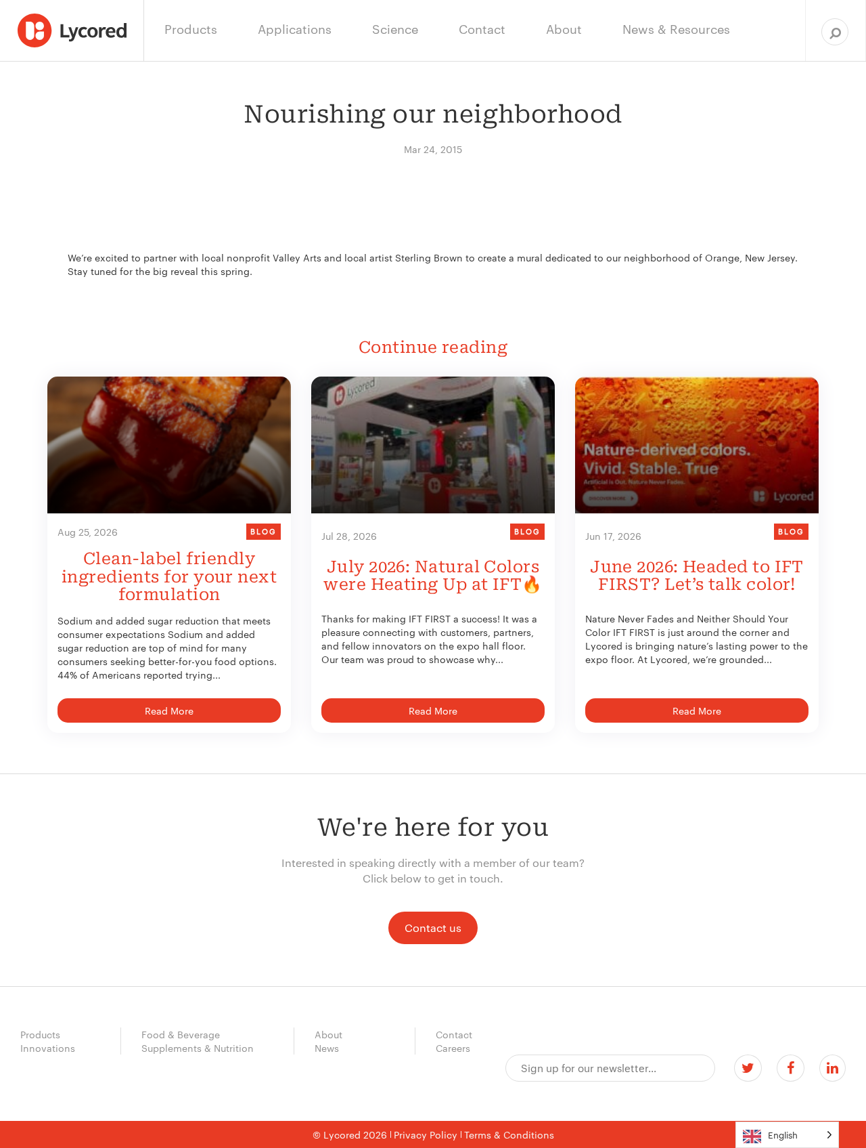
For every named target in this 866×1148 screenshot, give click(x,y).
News (327, 1048)
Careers (453, 1048)
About (328, 1034)
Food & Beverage (180, 1034)
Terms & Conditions (509, 1134)
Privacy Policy (425, 1134)
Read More (169, 710)
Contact (454, 1034)
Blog (263, 531)
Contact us (433, 927)
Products (40, 1034)
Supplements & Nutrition (197, 1048)
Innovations (47, 1048)
